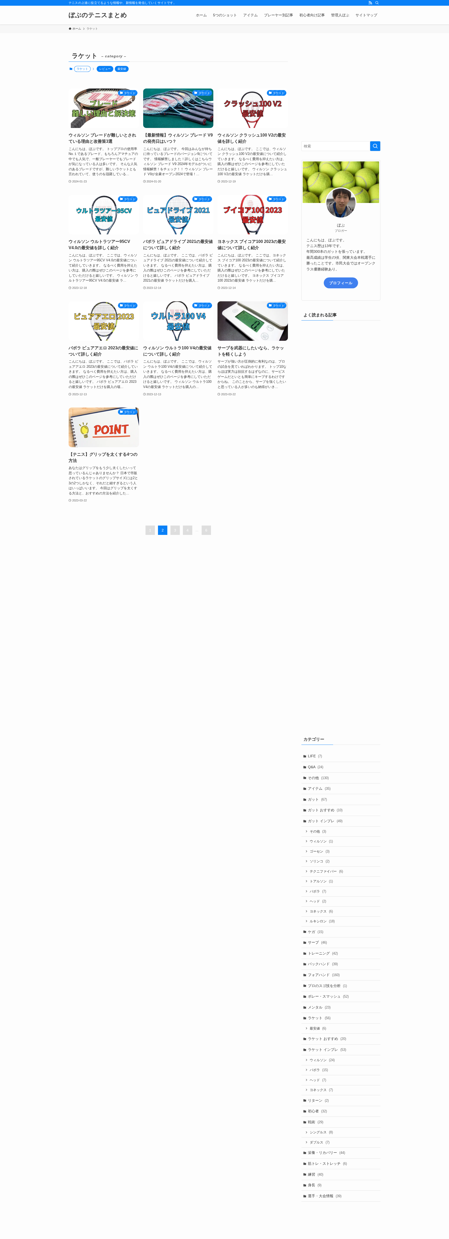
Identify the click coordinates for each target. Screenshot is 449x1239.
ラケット (319, 1018)
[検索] (377, 3)
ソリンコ (319, 861)
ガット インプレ (325, 821)
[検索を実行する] (375, 146)
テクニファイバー (326, 871)
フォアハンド (324, 975)
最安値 (121, 68)
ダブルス (319, 1142)
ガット (317, 799)
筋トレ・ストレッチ (327, 1163)
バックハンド (323, 964)
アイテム (319, 788)
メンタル (319, 1007)
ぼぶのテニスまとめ (98, 15)
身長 (314, 1185)
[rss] (370, 3)
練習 (315, 1174)
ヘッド (318, 901)
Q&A (315, 767)
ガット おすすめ (325, 810)
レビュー (105, 68)
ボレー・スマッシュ (328, 996)
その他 (318, 778)
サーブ (317, 942)
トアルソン (321, 881)
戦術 (315, 1122)
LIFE (315, 756)
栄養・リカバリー (326, 1152)
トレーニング (323, 953)
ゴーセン (319, 851)
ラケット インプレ (327, 1049)
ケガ (315, 932)
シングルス (321, 1132)
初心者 (317, 1111)
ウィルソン (321, 841)
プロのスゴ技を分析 (327, 986)
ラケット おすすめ (327, 1039)
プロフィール (341, 283)
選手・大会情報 (324, 1196)
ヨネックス (321, 911)
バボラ (318, 891)
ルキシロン (322, 921)
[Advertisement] (340, 93)
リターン (318, 1100)
